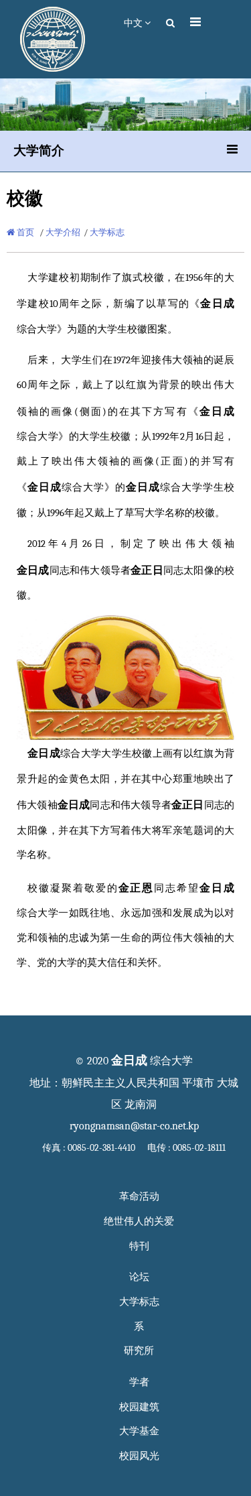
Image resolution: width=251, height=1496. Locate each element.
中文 (134, 23)
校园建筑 (139, 1407)
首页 (24, 232)
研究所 (139, 1351)
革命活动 (139, 1196)
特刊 (139, 1246)
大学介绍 (63, 232)
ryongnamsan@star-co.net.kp (134, 1126)
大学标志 (107, 232)
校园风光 (139, 1456)
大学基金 (139, 1431)
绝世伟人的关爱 (139, 1221)
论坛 (139, 1277)
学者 (139, 1382)
